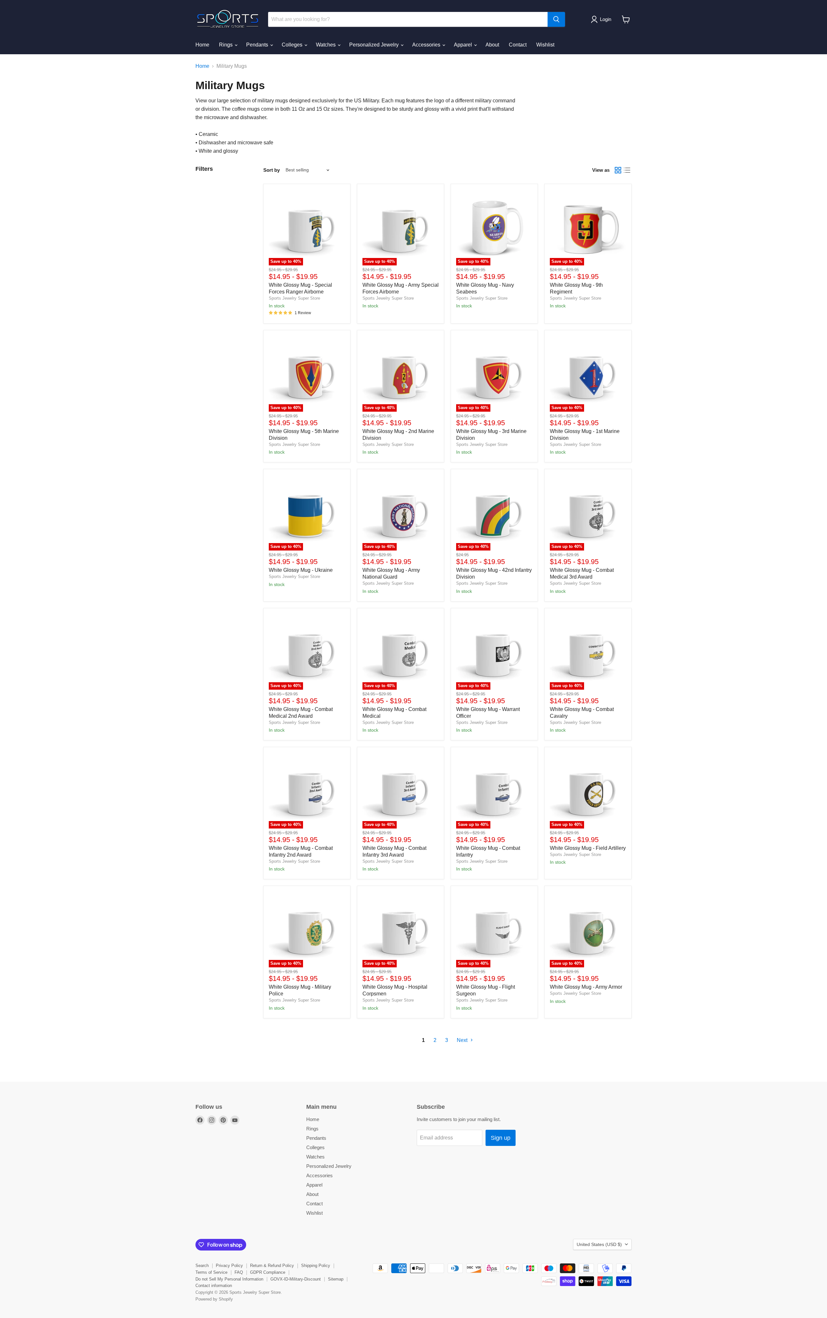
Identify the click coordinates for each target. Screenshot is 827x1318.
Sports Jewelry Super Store (294, 298)
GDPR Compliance (267, 1272)
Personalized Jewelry (374, 44)
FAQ (239, 1272)
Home (202, 44)
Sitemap (335, 1279)
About (492, 44)
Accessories (427, 44)
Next (463, 1040)
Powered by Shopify (214, 1299)
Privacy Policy (229, 1265)
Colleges (293, 44)
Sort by (271, 170)
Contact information (213, 1285)
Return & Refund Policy (272, 1265)
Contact (518, 44)
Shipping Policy (315, 1265)
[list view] (627, 170)
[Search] (556, 19)
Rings (226, 44)
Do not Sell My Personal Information (229, 1279)
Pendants (257, 44)
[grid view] (618, 170)
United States (599, 1244)
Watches (326, 44)
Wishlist (545, 44)
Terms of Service (211, 1272)
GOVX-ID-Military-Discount (295, 1279)
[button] (602, 19)
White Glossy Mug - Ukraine (301, 570)
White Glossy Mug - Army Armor (586, 987)
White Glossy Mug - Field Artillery (588, 848)
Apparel (463, 44)
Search (202, 1265)
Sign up (500, 1138)
